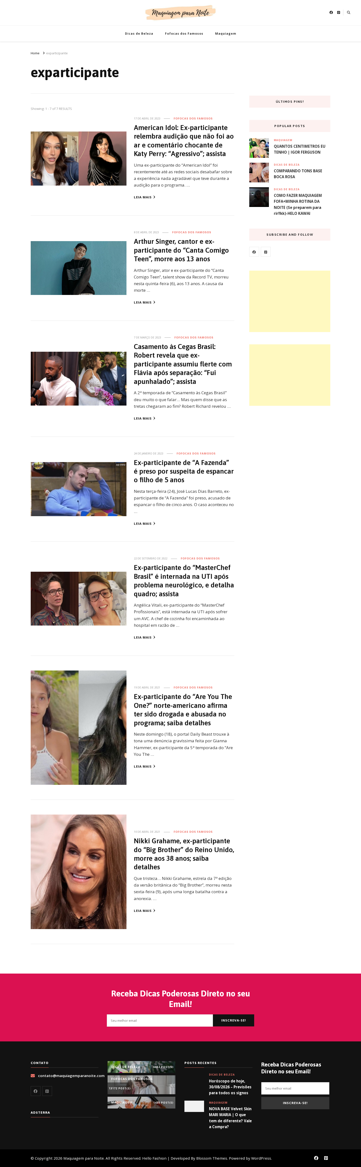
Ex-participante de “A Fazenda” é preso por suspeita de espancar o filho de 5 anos (184, 471)
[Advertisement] (289, 301)
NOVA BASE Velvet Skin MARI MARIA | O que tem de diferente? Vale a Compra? (230, 1117)
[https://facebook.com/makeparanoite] (254, 252)
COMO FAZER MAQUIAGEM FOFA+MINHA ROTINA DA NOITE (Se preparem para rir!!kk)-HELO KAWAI (298, 204)
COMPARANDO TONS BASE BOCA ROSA (298, 173)
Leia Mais (143, 197)
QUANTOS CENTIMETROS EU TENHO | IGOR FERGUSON (299, 149)
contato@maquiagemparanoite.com (71, 1075)
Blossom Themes (211, 1158)
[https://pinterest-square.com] (266, 252)
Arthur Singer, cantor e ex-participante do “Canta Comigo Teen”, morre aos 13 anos (181, 250)
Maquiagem (225, 33)
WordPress (261, 1158)
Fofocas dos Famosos (184, 33)
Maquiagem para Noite (83, 1158)
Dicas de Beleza (139, 33)
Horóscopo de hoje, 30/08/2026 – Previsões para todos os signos (230, 1087)
